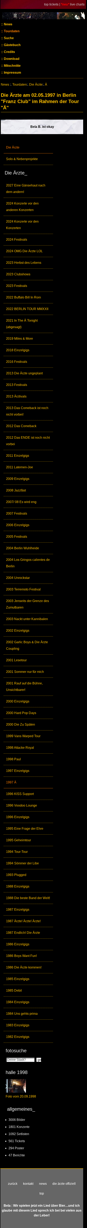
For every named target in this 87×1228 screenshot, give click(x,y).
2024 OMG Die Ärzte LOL (24, 251)
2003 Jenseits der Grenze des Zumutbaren (27, 604)
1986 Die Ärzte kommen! (23, 967)
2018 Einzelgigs (17, 350)
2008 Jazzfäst (16, 490)
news (43, 1183)
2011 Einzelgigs (17, 455)
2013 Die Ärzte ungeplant (24, 373)
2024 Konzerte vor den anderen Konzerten (22, 207)
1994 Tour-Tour (17, 851)
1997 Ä (11, 782)
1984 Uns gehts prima (22, 1013)
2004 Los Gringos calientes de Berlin (28, 563)
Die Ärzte (12, 147)
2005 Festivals (16, 536)
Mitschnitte (12, 65)
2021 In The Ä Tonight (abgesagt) (22, 324)
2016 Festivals (16, 361)
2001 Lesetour (16, 660)
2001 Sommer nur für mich (25, 671)
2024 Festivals (16, 239)
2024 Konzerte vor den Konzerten (22, 225)
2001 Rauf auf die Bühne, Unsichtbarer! (24, 687)
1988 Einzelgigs (17, 886)
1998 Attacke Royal (20, 747)
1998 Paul (13, 759)
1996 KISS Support (20, 794)
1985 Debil (14, 990)
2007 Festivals (16, 513)
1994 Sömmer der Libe (22, 863)
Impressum (12, 72)
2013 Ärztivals (16, 396)
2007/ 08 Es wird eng (21, 502)
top (41, 1193)
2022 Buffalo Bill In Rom (23, 297)
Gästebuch (12, 45)
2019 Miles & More (19, 338)
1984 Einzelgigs (17, 1002)
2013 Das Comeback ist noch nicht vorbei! (27, 411)
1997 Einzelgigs (17, 770)
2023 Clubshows (18, 274)
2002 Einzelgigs (17, 630)
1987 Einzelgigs (17, 909)
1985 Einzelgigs (17, 979)
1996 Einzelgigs (17, 817)
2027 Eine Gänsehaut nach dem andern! (25, 189)
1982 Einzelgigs (17, 1036)
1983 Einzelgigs (17, 1025)
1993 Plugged (16, 875)
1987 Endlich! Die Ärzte (23, 932)
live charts (77, 4)
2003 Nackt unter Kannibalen (27, 619)
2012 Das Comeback (21, 426)
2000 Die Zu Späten (20, 724)
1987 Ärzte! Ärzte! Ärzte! (23, 921)
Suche (8, 38)
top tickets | (52, 4)
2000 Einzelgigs (17, 701)
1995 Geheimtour (18, 840)
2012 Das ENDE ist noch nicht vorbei (28, 441)
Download (11, 58)
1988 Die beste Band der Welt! (28, 898)
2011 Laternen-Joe (19, 467)
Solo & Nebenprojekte (22, 159)
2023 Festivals (16, 286)
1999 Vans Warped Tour (23, 736)
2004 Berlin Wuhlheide (22, 548)
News (7, 24)
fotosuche (16, 1050)
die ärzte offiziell (64, 1183)
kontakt (28, 1183)
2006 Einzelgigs (17, 525)
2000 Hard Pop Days (21, 713)
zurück (12, 1183)
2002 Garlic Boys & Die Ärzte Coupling (27, 645)
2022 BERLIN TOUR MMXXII (27, 309)
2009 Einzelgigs (17, 478)
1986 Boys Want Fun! (21, 956)
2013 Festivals (16, 385)
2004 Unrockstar (18, 578)
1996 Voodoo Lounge (21, 805)
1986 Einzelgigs (17, 944)
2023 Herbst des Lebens (23, 262)
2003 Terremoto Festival (23, 589)
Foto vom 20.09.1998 (21, 1096)
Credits (9, 52)
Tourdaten (11, 31)
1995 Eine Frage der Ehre (24, 828)
